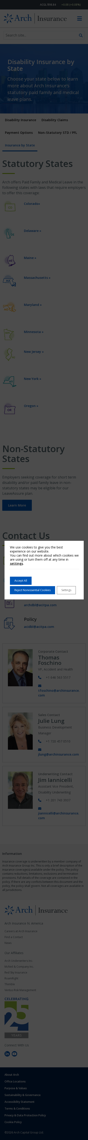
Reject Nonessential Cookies (32, 590)
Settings (66, 590)
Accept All (20, 581)
